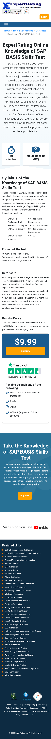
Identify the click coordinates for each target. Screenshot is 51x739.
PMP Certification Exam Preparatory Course (22, 669)
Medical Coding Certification (15, 662)
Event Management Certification (17, 652)
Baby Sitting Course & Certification (18, 591)
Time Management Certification (17, 635)
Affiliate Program (19, 708)
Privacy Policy (30, 705)
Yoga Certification (12, 570)
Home (7, 31)
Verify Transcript (22, 715)
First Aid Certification (13, 564)
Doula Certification (12, 672)
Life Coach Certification (14, 594)
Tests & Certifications (23, 31)
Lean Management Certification (17, 618)
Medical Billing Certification (15, 665)
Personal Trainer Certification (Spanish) (20, 560)
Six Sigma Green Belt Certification (17, 614)
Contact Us (34, 708)
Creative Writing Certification (16, 648)
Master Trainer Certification (15, 587)
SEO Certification (11, 628)
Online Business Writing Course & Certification (23, 631)
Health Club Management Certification (19, 584)
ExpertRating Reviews (39, 711)
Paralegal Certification (13, 580)
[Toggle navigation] (6, 24)
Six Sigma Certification (13, 597)
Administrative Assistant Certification (19, 655)
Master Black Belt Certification (16, 611)
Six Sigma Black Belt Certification (17, 608)
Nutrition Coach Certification (16, 557)
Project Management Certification (17, 601)
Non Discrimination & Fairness (15, 711)
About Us (17, 705)
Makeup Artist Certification (15, 658)
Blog (33, 715)
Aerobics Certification (13, 574)
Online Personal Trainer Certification (19, 550)
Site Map (41, 705)
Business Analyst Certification (16, 625)
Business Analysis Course (15, 638)
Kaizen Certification (12, 645)
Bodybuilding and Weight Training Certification (23, 553)
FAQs (8, 708)
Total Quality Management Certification (20, 641)
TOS (43, 708)
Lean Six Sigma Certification (15, 621)
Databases (41, 31)
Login (44, 17)
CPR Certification (11, 567)
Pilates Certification (12, 577)
